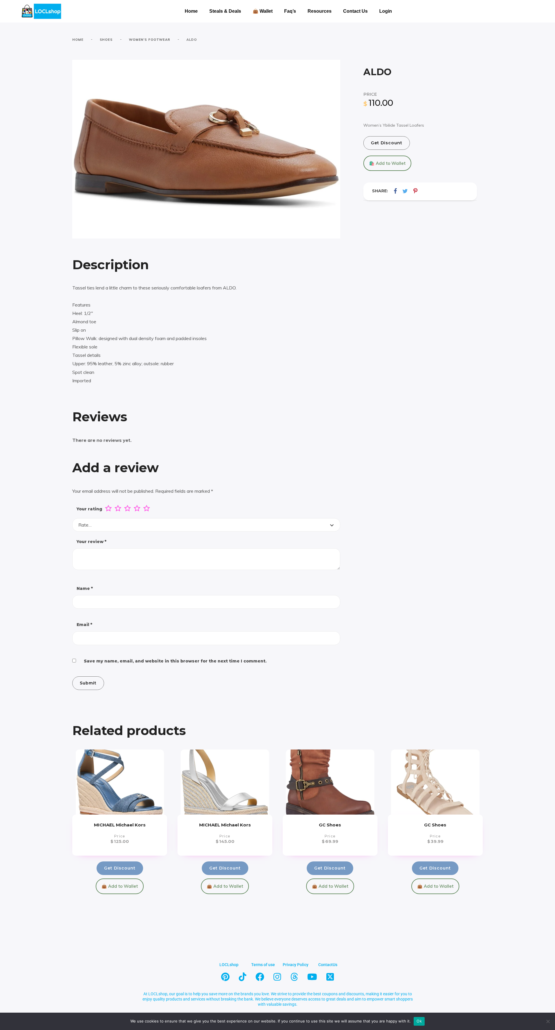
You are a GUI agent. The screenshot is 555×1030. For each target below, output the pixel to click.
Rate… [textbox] (85, 525)
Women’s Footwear (149, 40)
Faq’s (290, 11)
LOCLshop (228, 964)
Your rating (89, 509)
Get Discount (386, 142)
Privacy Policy (295, 964)
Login (385, 11)
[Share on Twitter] (405, 191)
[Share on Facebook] (395, 191)
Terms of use (263, 964)
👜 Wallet (263, 11)
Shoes (106, 40)
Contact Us (355, 11)
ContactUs (327, 964)
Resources (320, 11)
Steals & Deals (225, 11)
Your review (91, 541)
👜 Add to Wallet (119, 886)
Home (191, 11)
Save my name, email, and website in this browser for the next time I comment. (175, 661)
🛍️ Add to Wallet (387, 163)
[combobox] (206, 524)
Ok (419, 1021)
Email (84, 624)
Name (85, 588)
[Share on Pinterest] (415, 191)
